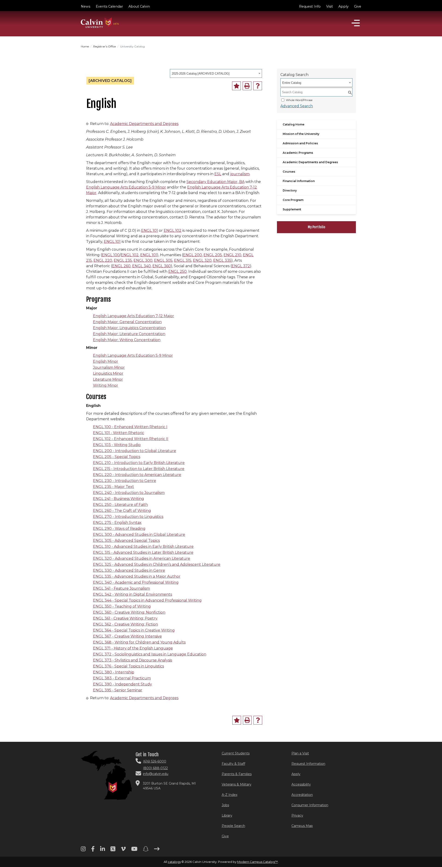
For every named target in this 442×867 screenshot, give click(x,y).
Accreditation (302, 795)
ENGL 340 (141, 266)
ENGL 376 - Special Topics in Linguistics (128, 666)
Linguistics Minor (108, 373)
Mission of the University (301, 134)
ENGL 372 (241, 266)
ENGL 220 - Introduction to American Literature (137, 475)
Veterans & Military (236, 784)
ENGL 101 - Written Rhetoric (118, 433)
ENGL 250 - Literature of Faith (120, 504)
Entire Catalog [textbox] (291, 82)
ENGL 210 (232, 255)
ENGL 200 (192, 255)
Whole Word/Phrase (299, 100)
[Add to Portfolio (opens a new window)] (236, 85)
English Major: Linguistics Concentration (129, 328)
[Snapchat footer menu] (145, 850)
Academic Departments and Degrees (144, 124)
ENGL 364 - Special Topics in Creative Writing (134, 630)
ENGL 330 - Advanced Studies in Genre (129, 570)
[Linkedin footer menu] (102, 850)
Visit (329, 6)
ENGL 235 (123, 260)
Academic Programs (298, 152)
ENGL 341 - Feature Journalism (121, 588)
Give (357, 6)
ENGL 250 (177, 271)
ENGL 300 (143, 260)
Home (85, 46)
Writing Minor (105, 385)
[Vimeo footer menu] (123, 850)
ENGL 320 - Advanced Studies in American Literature (141, 558)
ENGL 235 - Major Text (113, 486)
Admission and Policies (300, 143)
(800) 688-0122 (155, 768)
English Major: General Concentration (127, 322)
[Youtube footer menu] (134, 850)
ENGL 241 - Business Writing (118, 498)
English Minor (105, 361)
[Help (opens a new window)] (257, 85)
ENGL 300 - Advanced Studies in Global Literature (139, 534)
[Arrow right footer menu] (157, 850)
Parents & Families (237, 774)
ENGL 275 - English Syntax (117, 522)
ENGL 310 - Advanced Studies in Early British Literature (143, 546)
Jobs (225, 805)
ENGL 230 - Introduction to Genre (124, 480)
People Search (233, 826)
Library (227, 815)
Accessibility (301, 784)
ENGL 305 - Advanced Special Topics (126, 540)
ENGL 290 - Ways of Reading (119, 528)
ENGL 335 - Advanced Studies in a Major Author (136, 576)
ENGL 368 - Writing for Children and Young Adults (139, 642)
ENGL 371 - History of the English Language (133, 648)
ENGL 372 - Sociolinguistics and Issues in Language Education (149, 654)
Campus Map (302, 826)
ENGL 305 (163, 260)
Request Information (308, 764)
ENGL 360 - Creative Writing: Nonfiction (129, 612)
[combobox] (216, 73)
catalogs (174, 862)
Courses (289, 171)
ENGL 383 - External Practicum (122, 678)
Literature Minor (108, 379)
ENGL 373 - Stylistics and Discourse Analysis (132, 660)
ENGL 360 (161, 266)
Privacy (297, 815)
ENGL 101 (149, 230)
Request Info (310, 6)
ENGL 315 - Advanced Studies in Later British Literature (143, 552)
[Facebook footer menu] (93, 850)
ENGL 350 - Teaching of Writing (122, 606)
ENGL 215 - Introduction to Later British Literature (138, 469)
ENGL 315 (182, 260)
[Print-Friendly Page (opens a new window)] (247, 85)
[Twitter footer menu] (112, 850)
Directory (290, 190)
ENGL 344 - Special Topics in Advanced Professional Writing (147, 600)
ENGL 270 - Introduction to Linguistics (128, 516)
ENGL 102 (172, 230)
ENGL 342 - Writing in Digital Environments (132, 594)
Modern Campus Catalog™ (257, 862)
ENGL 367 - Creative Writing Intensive (127, 636)
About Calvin (139, 6)
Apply (343, 6)
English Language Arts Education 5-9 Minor (126, 187)
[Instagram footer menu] (83, 850)
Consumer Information (309, 805)
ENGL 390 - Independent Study (122, 684)
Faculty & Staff (233, 764)
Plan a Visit (300, 753)
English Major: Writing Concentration (126, 340)
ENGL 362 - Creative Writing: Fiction (125, 624)
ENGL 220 (102, 260)
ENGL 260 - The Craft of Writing (122, 510)
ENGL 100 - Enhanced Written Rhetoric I (130, 427)
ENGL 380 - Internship (113, 672)
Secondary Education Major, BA (215, 182)
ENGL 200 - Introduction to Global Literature (134, 451)
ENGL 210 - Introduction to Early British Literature (139, 463)
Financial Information (299, 181)
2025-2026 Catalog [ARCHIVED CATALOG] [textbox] (201, 73)
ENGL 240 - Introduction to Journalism (129, 492)
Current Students (236, 753)
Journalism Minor (109, 367)
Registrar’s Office (104, 46)
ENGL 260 (121, 266)
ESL (217, 174)
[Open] (355, 23)
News (85, 6)
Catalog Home (293, 124)
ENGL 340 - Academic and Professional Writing (136, 582)
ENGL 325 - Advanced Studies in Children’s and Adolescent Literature (156, 564)
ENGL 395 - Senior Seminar (117, 690)
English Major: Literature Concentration (129, 334)
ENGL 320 (202, 260)
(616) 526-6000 (154, 761)
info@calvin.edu (155, 774)
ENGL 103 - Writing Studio (117, 445)
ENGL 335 (222, 260)
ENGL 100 (111, 255)
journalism (240, 174)
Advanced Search (296, 106)
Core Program (293, 200)
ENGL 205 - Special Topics (116, 457)
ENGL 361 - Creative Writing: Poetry (125, 618)
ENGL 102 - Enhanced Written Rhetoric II (130, 439)
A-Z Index (229, 795)
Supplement (292, 209)
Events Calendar (109, 6)
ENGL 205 (213, 255)
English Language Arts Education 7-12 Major (133, 316)
